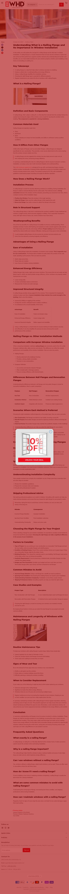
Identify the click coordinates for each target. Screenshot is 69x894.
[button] (34, 447)
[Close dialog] (50, 431)
